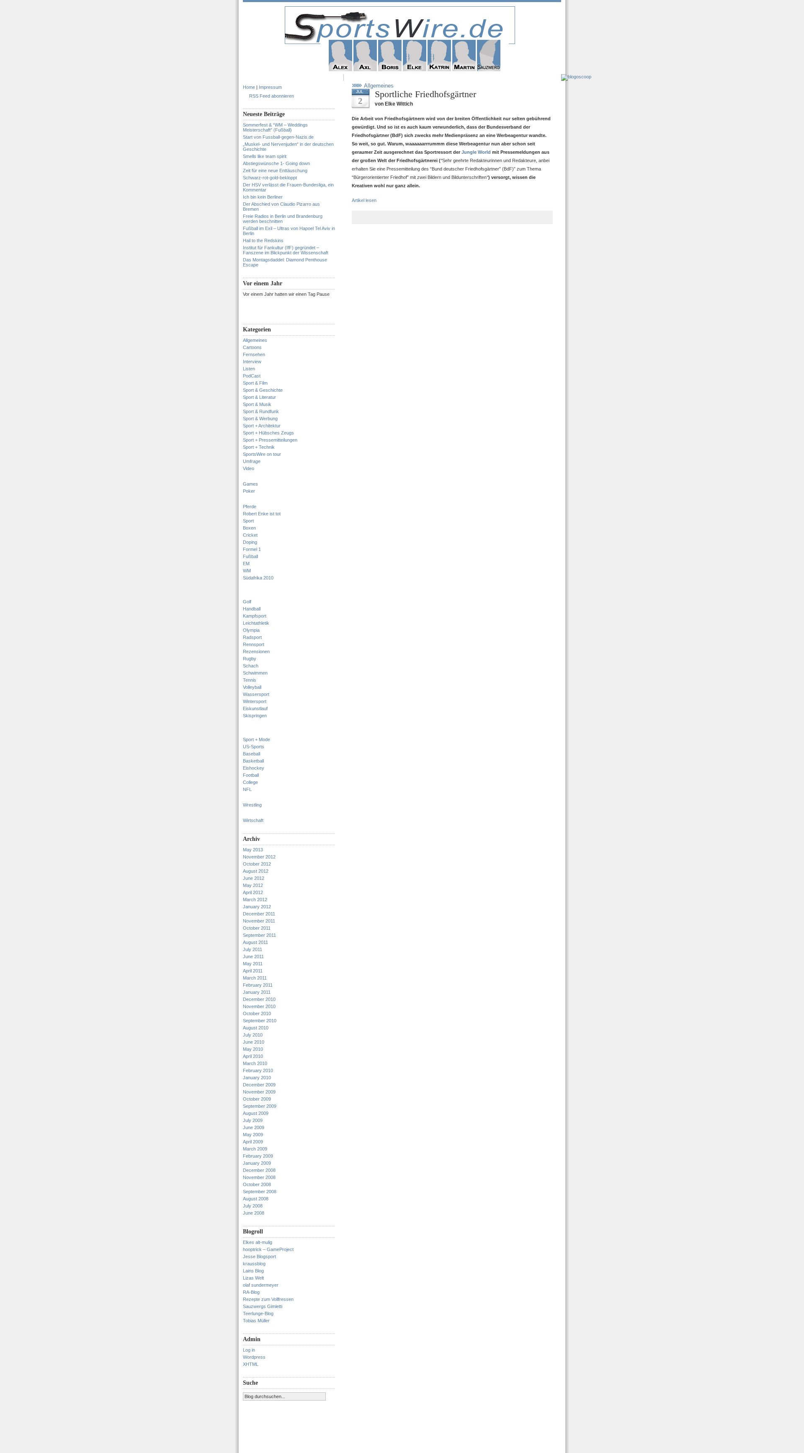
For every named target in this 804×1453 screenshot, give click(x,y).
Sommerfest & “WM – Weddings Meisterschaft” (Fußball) (275, 127)
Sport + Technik (259, 447)
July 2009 (253, 1120)
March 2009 (255, 1148)
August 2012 (255, 871)
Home (249, 87)
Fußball (250, 556)
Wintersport (254, 701)
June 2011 (253, 956)
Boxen (249, 527)
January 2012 (257, 906)
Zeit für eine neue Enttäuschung (275, 170)
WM (247, 570)
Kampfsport (254, 615)
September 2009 (259, 1106)
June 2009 (253, 1127)
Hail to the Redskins (263, 240)
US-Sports (253, 746)
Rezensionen (256, 651)
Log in (249, 1349)
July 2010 (253, 1034)
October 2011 (257, 928)
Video (248, 468)
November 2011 (259, 920)
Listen (249, 368)
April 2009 (253, 1141)
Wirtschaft (253, 820)
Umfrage (251, 461)
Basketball (253, 760)
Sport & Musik (257, 404)
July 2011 (252, 949)
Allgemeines (255, 340)
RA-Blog (251, 1292)
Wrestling (252, 804)
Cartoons (252, 347)
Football (251, 775)
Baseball (251, 753)
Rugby (249, 658)
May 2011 (253, 963)
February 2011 (258, 985)
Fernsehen (254, 354)
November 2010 (259, 1006)
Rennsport (253, 644)
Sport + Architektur (262, 425)
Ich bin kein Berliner (263, 196)
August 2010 (255, 1027)
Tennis (249, 680)
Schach (250, 665)
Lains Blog (253, 1270)
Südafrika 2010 (258, 577)
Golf (247, 601)
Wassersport (256, 694)
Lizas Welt (253, 1277)
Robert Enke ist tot (262, 513)
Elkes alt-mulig (257, 1242)
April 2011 (253, 970)
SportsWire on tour (262, 454)
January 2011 (257, 992)
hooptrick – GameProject (268, 1249)
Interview (252, 361)
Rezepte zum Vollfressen (268, 1299)
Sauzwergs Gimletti (262, 1306)
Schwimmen (255, 672)
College (250, 782)
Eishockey (253, 767)
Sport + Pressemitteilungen (270, 439)
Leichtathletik (256, 623)
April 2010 (253, 1056)
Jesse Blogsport (259, 1256)
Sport (248, 520)
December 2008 (259, 1170)
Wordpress (254, 1357)
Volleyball (252, 687)
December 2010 (259, 999)
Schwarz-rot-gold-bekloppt (270, 177)
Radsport (252, 637)
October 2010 (257, 1013)
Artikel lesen (364, 200)
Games (250, 483)
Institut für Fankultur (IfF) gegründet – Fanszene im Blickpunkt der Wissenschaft (285, 250)
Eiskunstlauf (255, 708)
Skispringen (255, 715)
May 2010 (253, 1049)
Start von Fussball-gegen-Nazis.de (278, 137)
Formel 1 (252, 549)
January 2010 (257, 1077)
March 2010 (255, 1063)
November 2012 (259, 856)
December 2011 (259, 913)
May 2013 (253, 849)
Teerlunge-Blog (258, 1313)
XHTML (250, 1364)
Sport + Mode (256, 739)
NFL (247, 789)
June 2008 (253, 1212)
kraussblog (254, 1263)
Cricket (250, 535)
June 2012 (253, 878)
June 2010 (253, 1042)
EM (246, 563)
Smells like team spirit (264, 156)
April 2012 (253, 892)
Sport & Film (255, 382)
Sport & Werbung (260, 418)
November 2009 (259, 1091)
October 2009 (257, 1098)
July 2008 (253, 1205)
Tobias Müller (256, 1320)
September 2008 (259, 1191)
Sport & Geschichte (263, 390)
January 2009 (257, 1163)
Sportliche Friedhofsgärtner (425, 94)
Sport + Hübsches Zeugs (268, 432)
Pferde (249, 506)
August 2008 (255, 1198)
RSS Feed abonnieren (271, 95)
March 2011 (255, 977)
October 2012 (257, 863)
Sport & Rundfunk (261, 411)
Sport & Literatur (259, 397)
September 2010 (259, 1020)
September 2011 (259, 935)
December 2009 (259, 1084)
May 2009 (253, 1134)
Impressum (270, 87)
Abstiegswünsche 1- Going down (276, 163)
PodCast (251, 375)
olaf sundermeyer (260, 1285)
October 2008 (257, 1184)
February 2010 (258, 1070)
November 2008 (259, 1177)
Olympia (251, 630)
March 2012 (255, 899)
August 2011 (255, 942)
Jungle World (476, 152)
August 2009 (255, 1113)
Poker (249, 491)
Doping (250, 542)
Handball (251, 608)
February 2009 (258, 1155)
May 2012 (253, 885)
